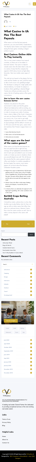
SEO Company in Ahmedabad (18, 456)
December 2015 (8, 369)
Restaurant (8, 332)
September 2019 (8, 351)
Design (6, 277)
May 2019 (6, 358)
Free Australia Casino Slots (9, 250)
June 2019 (7, 354)
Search (3, 231)
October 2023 (8, 347)
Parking (22, 328)
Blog (3, 426)
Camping (6, 273)
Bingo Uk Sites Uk (7, 245)
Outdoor (6, 288)
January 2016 (7, 365)
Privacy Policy (6, 422)
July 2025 (6, 340)
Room (16, 332)
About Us (5, 440)
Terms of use (6, 419)
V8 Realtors (29, 454)
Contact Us (5, 443)
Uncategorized (8, 295)
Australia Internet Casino (9, 248)
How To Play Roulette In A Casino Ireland (13, 253)
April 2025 (7, 344)
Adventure (7, 269)
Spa (24, 332)
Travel (5, 291)
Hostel (7, 328)
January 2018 (7, 362)
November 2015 (8, 373)
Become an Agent (11, 320)
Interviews (7, 280)
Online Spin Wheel (7, 243)
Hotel (14, 328)
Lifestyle (6, 284)
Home (4, 436)
